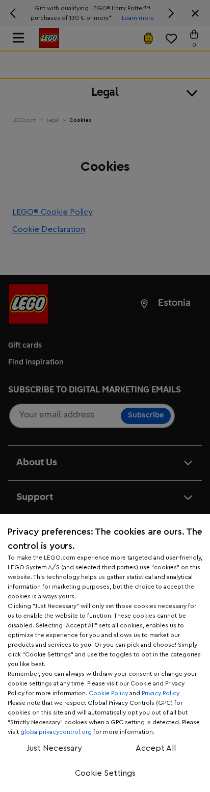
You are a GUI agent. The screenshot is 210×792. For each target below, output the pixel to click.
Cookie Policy (108, 693)
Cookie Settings (105, 773)
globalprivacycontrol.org (56, 732)
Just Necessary (54, 748)
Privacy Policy (160, 693)
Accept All (156, 748)
